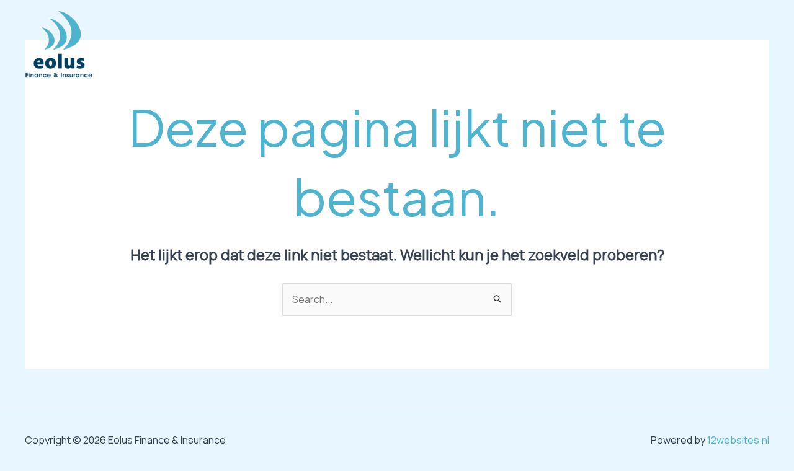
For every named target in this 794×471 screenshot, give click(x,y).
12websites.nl (738, 440)
